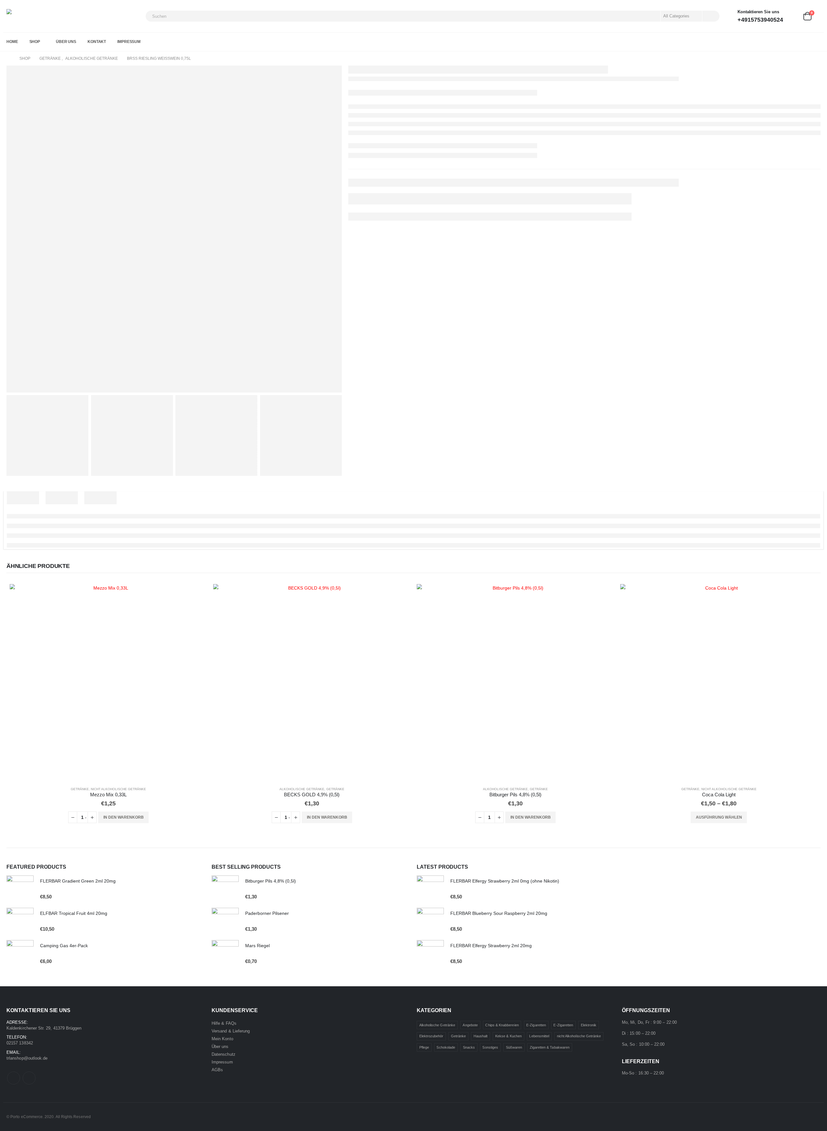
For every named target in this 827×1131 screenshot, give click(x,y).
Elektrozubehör (431, 1036)
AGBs (217, 1069)
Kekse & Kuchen (508, 1036)
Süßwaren (514, 1047)
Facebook (13, 1078)
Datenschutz (224, 1054)
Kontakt (97, 41)
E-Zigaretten (536, 1025)
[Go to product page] (108, 682)
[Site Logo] (30, 16)
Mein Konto (222, 1038)
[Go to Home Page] (8, 58)
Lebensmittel (539, 1036)
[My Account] (793, 16)
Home (12, 41)
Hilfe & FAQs (224, 1023)
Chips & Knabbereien (501, 1025)
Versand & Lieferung (231, 1031)
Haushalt (481, 1036)
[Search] (710, 16)
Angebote (470, 1025)
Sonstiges (490, 1047)
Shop (34, 41)
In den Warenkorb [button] (123, 817)
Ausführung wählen (719, 817)
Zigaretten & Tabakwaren (550, 1047)
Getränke (80, 789)
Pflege (424, 1047)
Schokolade (445, 1047)
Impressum (129, 41)
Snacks (469, 1047)
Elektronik (589, 1025)
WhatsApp (29, 1078)
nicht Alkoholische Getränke (118, 789)
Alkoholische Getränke (301, 789)
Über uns (66, 41)
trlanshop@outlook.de (26, 1058)
